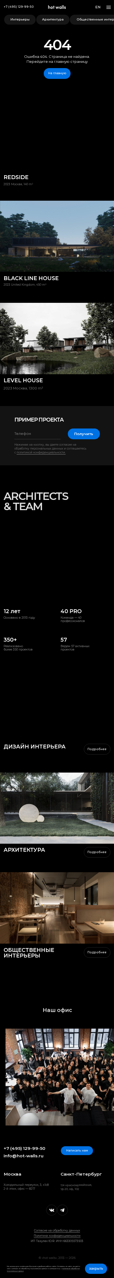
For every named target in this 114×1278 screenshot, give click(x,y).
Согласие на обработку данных (57, 1230)
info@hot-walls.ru (23, 1155)
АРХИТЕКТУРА (24, 849)
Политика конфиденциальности (57, 1236)
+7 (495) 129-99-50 (19, 7)
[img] (57, 808)
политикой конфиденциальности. (41, 452)
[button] (77, 1150)
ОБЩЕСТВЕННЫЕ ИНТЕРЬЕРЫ (29, 953)
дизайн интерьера (35, 746)
